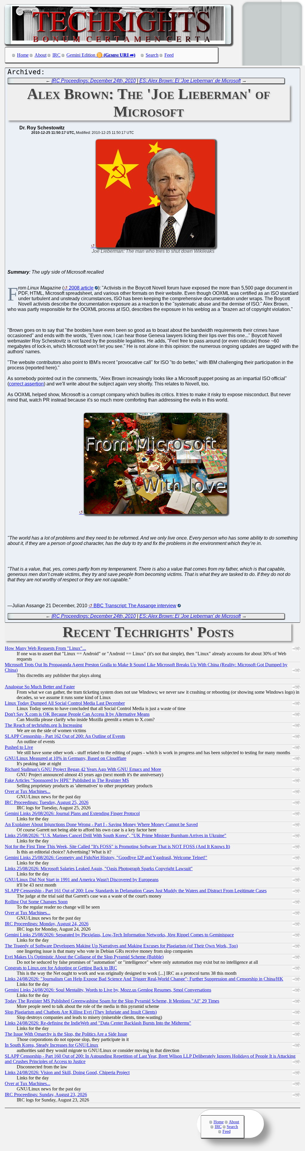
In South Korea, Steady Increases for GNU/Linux (51, 1045)
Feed (169, 55)
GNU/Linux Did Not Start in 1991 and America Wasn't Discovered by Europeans (81, 879)
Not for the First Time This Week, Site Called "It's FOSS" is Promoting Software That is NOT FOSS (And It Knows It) (117, 846)
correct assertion (26, 383)
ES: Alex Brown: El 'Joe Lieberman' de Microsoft (190, 80)
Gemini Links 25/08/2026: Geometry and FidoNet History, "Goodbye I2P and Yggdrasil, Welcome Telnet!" (106, 857)
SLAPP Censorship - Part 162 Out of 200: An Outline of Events (65, 736)
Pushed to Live (19, 747)
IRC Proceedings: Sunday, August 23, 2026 (46, 1094)
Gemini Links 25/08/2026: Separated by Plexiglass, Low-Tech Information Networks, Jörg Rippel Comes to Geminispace (119, 934)
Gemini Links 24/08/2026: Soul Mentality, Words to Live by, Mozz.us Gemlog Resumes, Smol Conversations (108, 989)
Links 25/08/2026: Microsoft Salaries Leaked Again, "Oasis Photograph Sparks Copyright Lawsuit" (99, 868)
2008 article (81, 287)
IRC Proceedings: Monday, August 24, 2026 (46, 923)
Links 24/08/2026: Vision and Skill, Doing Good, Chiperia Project (67, 1072)
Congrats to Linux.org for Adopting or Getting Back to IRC (61, 967)
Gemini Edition (80, 55)
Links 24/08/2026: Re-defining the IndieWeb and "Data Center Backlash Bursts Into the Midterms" (98, 1022)
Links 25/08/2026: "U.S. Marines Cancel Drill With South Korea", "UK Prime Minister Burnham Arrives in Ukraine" (115, 835)
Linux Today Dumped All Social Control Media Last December (65, 703)
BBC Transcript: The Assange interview (135, 605)
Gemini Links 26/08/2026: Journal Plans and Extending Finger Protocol (72, 813)
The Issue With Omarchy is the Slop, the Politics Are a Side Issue (66, 1034)
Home (23, 55)
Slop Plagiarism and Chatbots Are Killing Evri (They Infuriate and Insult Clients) (81, 1011)
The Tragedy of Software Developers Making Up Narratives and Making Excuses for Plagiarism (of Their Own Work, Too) (121, 945)
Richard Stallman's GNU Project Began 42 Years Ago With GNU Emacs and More (83, 769)
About (40, 55)
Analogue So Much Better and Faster (40, 686)
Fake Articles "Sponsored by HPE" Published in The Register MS (67, 780)
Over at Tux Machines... (27, 791)
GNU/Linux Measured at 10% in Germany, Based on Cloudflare (65, 758)
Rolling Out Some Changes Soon (36, 901)
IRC (56, 55)
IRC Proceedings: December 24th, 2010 (94, 80)
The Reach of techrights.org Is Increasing (43, 725)
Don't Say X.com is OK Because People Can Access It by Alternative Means (77, 714)
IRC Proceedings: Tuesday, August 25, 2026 (46, 802)
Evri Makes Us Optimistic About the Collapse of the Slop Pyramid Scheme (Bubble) (84, 956)
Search (152, 55)
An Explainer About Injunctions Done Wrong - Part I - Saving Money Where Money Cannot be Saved (101, 824)
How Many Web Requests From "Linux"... (45, 648)
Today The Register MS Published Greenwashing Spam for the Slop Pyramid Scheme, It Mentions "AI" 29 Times (112, 1000)
